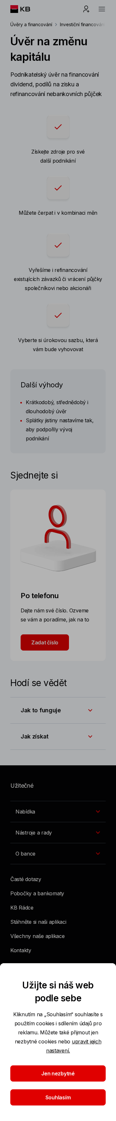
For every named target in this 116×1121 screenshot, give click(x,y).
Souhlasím (58, 1097)
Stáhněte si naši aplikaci (38, 922)
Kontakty (20, 950)
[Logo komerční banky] (25, 9)
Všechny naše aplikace (37, 936)
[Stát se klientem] (86, 9)
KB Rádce (22, 907)
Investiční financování (82, 24)
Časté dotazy (25, 879)
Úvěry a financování (31, 24)
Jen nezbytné (58, 1073)
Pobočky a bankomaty (37, 893)
